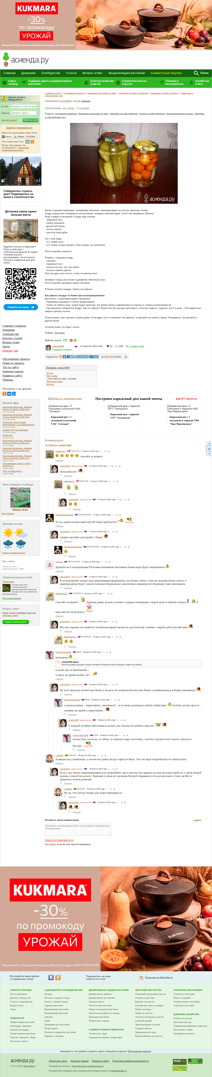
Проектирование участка (147, 1024)
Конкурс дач (10, 350)
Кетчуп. (50, 384)
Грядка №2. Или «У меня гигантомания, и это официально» (18, 423)
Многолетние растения (100, 1005)
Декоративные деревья (100, 994)
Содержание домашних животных (190, 1026)
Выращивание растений (56, 1009)
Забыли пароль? (9, 120)
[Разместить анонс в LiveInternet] (81, 356)
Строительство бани (184, 1005)
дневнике (85, 101)
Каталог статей (12, 338)
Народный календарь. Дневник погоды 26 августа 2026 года (17, 416)
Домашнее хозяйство (186, 1014)
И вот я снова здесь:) (12, 471)
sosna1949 (65, 101)
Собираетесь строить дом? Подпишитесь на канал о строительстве (18, 194)
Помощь (7, 379)
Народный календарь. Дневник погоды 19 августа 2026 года (17, 457)
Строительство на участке (134, 82)
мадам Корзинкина (64, 515)
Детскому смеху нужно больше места (20, 213)
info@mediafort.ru (119, 1071)
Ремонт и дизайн (182, 998)
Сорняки (48, 1017)
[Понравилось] (108, 451)
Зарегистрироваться (59, 840)
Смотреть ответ (10, 615)
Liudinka (59, 755)
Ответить (59, 460)
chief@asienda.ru (95, 1066)
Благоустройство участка (102, 82)
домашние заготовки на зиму (101, 93)
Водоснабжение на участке (148, 1036)
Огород (48, 994)
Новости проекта (13, 363)
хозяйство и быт (53, 93)
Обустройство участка (148, 990)
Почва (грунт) (51, 1028)
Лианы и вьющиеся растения (103, 1009)
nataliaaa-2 (60, 451)
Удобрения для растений (56, 1024)
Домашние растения (99, 1017)
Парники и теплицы (54, 1036)
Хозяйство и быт (202, 82)
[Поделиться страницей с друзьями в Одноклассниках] (60, 356)
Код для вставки (113, 356)
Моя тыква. (52, 376)
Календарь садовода (20, 1026)
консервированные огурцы (179, 113)
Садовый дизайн (143, 1021)
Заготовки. (59, 333)
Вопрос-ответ (92, 73)
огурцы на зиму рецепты (152, 113)
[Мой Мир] (14, 394)
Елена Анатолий (63, 652)
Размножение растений (56, 1013)
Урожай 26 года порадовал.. (15, 430)
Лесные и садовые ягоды (57, 998)
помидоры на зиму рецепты (164, 93)
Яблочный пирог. (55, 381)
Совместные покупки (166, 73)
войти (53, 844)
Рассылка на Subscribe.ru (159, 977)
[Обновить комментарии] (209, 449)
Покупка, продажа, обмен (23, 1037)
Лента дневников (18, 994)
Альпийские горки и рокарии (149, 1005)
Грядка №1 (7, 435)
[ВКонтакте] (9, 394)
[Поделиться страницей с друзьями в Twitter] (71, 356)
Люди (6, 346)
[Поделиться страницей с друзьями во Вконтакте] (64, 356)
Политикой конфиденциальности (15, 148)
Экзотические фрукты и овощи (104, 1013)
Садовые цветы (96, 1001)
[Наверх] (209, 443)
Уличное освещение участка (149, 1017)
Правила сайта (12, 375)
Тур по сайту (10, 367)
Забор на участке (144, 1013)
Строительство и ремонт (188, 990)
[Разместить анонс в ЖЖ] (94, 356)
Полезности (17, 1018)
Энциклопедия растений (126, 73)
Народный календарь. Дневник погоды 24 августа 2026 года (17, 449)
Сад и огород (13, 82)
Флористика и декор (99, 1021)
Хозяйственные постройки (187, 1001)
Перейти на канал (18, 307)
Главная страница (14, 325)
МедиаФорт (29, 1066)
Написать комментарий (59, 445)
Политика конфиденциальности (130, 1061)
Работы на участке (183, 1018)
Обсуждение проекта (16, 359)
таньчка (59, 562)
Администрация (12, 371)
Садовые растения (53, 1005)
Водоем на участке (144, 1001)
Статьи (71, 73)
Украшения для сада (145, 1032)
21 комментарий (136, 346)
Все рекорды (8, 513)
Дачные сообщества (20, 998)
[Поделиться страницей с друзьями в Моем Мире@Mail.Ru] (68, 356)
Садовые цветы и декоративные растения (50, 82)
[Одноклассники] (4, 394)
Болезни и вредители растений (60, 1032)
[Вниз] (209, 454)
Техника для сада (98, 1033)
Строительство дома (184, 994)
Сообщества (50, 73)
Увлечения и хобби (183, 1030)
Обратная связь (58, 1061)
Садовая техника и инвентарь (106, 1030)
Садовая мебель (143, 1028)
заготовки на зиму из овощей (133, 93)
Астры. (50, 373)
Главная (9, 73)
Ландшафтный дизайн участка (150, 994)
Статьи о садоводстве (21, 1001)
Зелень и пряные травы (56, 1001)
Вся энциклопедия (11, 598)
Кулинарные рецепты (184, 1033)
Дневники (28, 73)
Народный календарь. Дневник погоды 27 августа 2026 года (17, 408)
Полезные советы (19, 1041)
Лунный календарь (19, 1030)
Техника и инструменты (174, 82)
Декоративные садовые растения (109, 990)
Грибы (47, 1021)
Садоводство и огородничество (63, 990)
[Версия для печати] (126, 357)
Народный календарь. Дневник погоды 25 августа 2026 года (17, 442)
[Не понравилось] (105, 451)
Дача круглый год (182, 1022)
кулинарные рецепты (74, 93)
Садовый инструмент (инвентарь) (105, 1037)
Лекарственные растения (22, 1033)
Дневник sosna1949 (58, 367)
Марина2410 (61, 593)
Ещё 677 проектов (186, 398)
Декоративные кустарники (102, 998)
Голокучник (8, 581)
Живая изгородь (143, 1009)
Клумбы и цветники (145, 998)
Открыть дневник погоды (13, 553)
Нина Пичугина (79, 1066)
